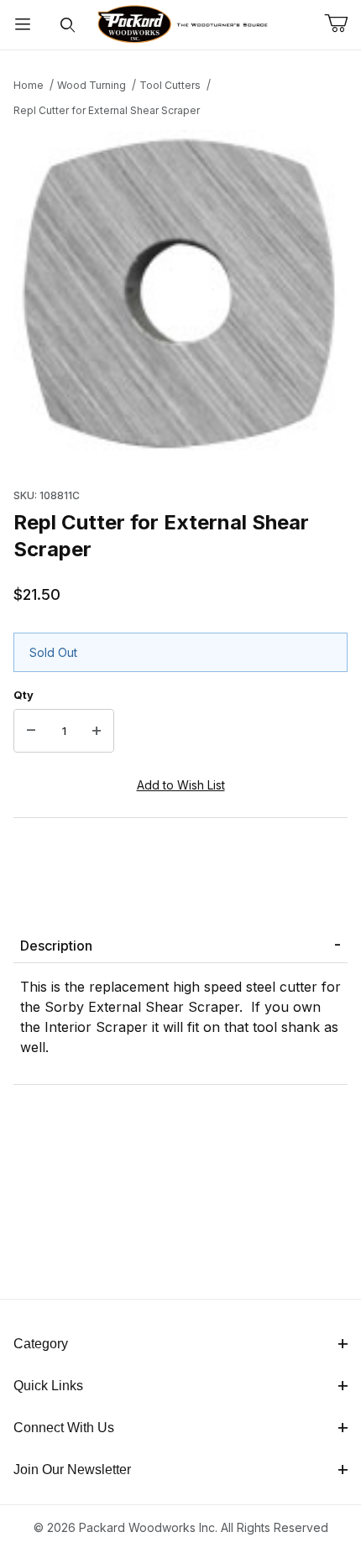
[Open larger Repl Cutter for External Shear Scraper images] (180, 298)
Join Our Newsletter (72, 1469)
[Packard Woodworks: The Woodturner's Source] (181, 23)
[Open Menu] (22, 25)
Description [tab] (56, 945)
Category (40, 1344)
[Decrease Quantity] (31, 731)
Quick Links (48, 1385)
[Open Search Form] (68, 25)
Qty (23, 694)
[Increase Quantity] (96, 731)
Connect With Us (63, 1427)
